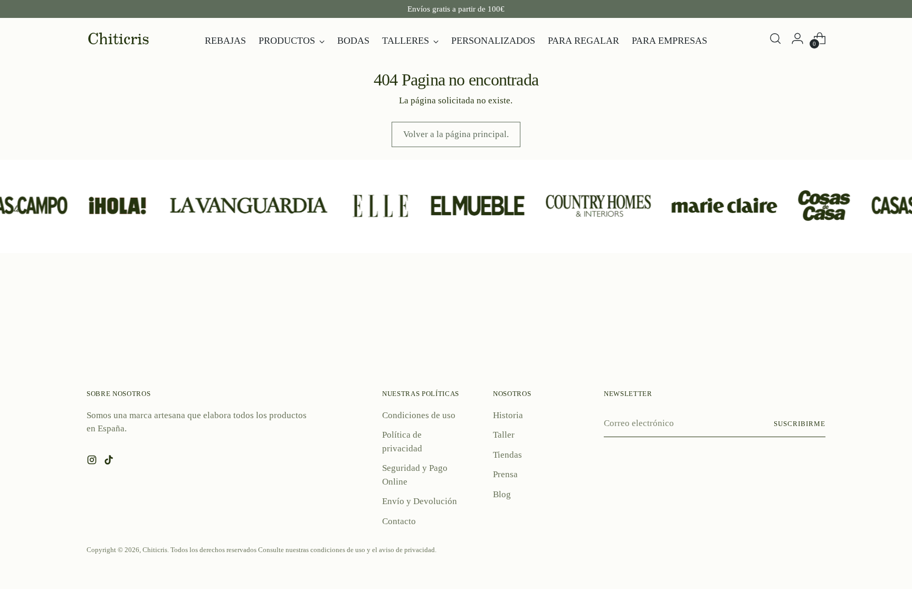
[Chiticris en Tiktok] (109, 462)
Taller (504, 435)
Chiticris (154, 550)
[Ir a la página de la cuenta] (797, 38)
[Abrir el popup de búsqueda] (775, 38)
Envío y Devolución (419, 501)
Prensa (505, 474)
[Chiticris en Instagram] (93, 462)
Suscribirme (799, 424)
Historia (508, 415)
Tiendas (507, 455)
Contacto (399, 521)
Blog (502, 494)
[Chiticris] (118, 38)
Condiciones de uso (418, 415)
